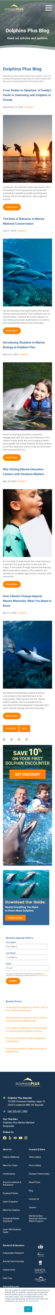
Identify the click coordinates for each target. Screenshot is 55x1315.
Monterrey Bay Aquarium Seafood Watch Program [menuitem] (38, 1218)
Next (24, 728)
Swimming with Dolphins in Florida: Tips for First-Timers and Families (27, 1009)
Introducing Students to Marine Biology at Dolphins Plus (26, 1050)
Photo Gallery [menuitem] (35, 1165)
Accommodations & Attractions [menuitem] (12, 1183)
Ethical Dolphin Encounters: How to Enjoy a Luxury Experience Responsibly (26, 1019)
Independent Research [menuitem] (13, 1253)
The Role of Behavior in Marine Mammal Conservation (25, 1040)
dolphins (29, 107)
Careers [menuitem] (32, 1207)
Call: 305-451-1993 (17, 1111)
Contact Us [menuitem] (34, 1199)
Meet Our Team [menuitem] (10, 1165)
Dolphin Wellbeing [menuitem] (11, 1157)
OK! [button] (28, 1309)
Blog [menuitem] (31, 1190)
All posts (11, 728)
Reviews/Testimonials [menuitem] (39, 1174)
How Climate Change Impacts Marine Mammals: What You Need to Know (27, 600)
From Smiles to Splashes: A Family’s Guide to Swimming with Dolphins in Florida (27, 95)
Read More (12, 207)
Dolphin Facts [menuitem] (9, 1270)
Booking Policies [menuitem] (10, 1193)
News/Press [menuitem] (34, 1182)
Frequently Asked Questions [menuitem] (11, 1219)
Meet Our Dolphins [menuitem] (11, 1210)
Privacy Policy (32, 1301)
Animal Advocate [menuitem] (11, 1286)
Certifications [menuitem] (9, 1174)
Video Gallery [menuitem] (35, 1157)
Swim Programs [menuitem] (10, 1202)
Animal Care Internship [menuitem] (13, 1261)
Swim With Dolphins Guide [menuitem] (12, 1230)
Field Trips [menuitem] (7, 1278)
